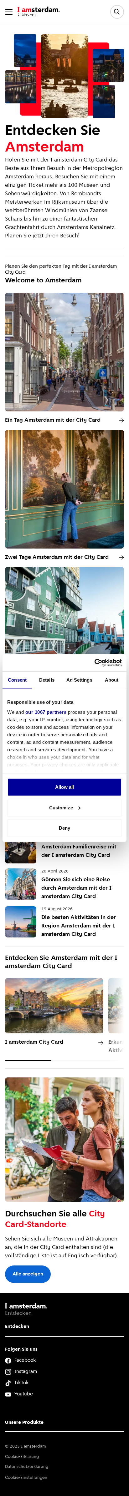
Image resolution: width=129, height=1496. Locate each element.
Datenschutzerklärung (26, 1466)
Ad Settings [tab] (79, 680)
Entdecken (17, 1326)
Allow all (64, 787)
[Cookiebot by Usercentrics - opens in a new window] (94, 663)
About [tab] (112, 680)
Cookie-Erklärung (22, 1456)
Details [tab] (46, 680)
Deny (64, 828)
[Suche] (117, 12)
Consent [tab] (17, 680)
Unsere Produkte (24, 1422)
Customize (61, 807)
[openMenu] (9, 12)
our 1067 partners (46, 711)
